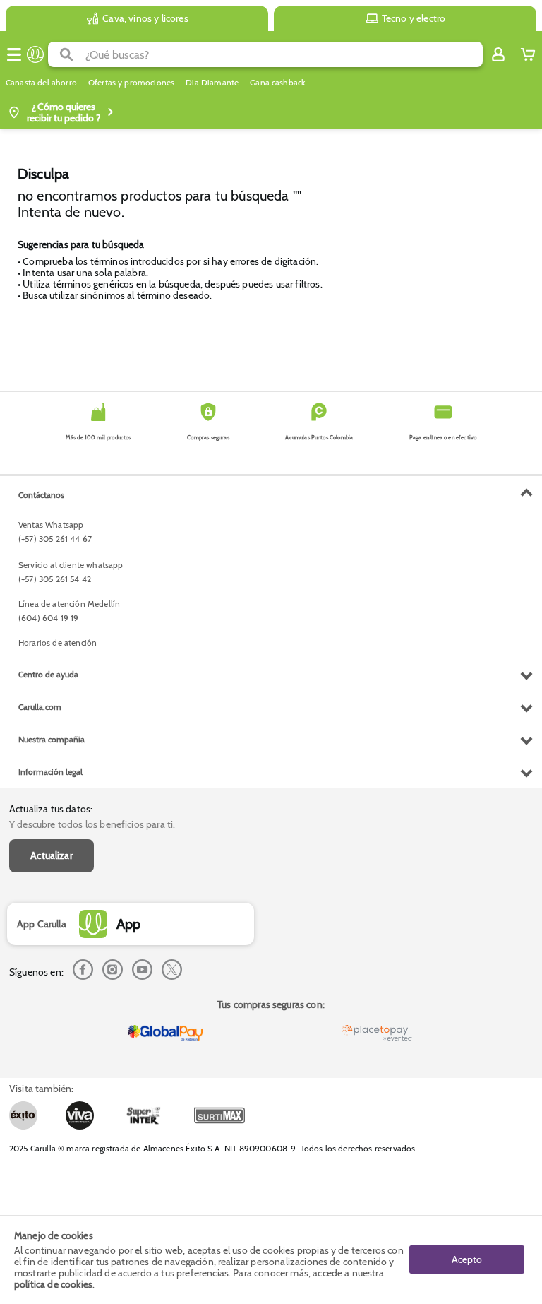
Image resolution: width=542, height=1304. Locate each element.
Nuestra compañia (51, 739)
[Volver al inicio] (35, 54)
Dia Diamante (212, 83)
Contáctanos (41, 495)
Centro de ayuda (48, 674)
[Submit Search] (67, 54)
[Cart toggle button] (527, 54)
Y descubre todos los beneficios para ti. (92, 824)
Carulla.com (39, 706)
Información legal (50, 771)
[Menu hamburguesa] (14, 54)
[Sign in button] (498, 54)
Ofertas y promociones (131, 83)
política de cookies (53, 1284)
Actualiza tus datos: (50, 808)
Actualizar (51, 855)
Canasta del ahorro (41, 83)
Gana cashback (277, 83)
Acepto (467, 1259)
